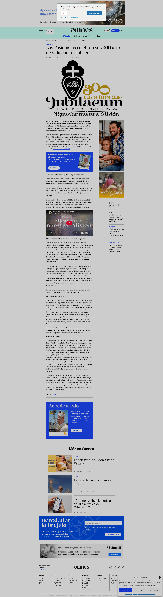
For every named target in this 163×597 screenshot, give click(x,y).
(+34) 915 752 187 (43, 569)
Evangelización (58, 582)
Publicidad (100, 580)
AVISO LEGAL (51, 595)
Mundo (84, 36)
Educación (56, 580)
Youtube (113, 584)
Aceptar (126, 590)
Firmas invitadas (72, 580)
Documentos (86, 580)
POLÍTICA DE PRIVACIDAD (61, 595)
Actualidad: (67, 36)
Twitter (113, 582)
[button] (159, 577)
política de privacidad (110, 527)
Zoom (99, 36)
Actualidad (49, 40)
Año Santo (56, 394)
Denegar (140, 590)
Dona (107, 30)
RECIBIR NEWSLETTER (113, 534)
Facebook (114, 580)
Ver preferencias (154, 590)
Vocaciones (57, 585)
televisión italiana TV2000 (61, 149)
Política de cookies (128, 594)
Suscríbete (115, 30)
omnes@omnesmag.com (45, 570)
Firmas (70, 575)
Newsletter (114, 578)
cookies (87, 529)
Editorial (70, 578)
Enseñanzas (85, 582)
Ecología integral (59, 578)
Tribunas (70, 582)
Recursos (85, 575)
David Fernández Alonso (53, 58)
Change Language (94, 13)
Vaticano (92, 36)
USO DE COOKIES (73, 595)
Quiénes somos (101, 578)
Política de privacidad (137, 594)
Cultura (77, 36)
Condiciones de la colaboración (148, 594)
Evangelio (85, 584)
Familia (55, 584)
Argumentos (86, 578)
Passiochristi (72, 146)
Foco (55, 575)
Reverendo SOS (87, 589)
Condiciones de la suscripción (106, 595)
